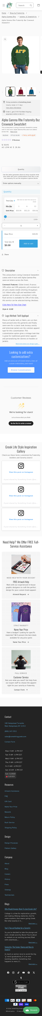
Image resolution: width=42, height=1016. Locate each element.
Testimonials (9, 895)
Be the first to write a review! (21, 423)
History (7, 879)
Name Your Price (21, 629)
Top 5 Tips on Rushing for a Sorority (17, 927)
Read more (13, 131)
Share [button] (6, 254)
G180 (18, 135)
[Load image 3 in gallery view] (31, 91)
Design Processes (11, 843)
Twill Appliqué (29, 135)
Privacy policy (21, 1011)
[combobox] (24, 5)
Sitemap (8, 890)
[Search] (30, 5)
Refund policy (10, 1011)
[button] (2, 5)
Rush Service (9, 822)
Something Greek (17, 1008)
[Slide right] (39, 92)
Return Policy (10, 817)
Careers (7, 874)
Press (7, 884)
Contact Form (19, 690)
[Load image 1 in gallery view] (10, 91)
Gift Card (8, 801)
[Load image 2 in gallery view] (21, 91)
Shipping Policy (11, 828)
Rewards (8, 812)
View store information (13, 108)
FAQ (6, 796)
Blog (6, 869)
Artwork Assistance (12, 791)
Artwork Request (19, 594)
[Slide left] (2, 92)
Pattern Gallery (10, 848)
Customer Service (21, 677)
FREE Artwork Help (21, 582)
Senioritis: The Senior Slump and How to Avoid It (19, 948)
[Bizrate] (39, 1014)
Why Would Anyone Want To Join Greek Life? (21, 908)
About (7, 863)
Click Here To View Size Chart (14, 305)
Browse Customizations (21, 370)
